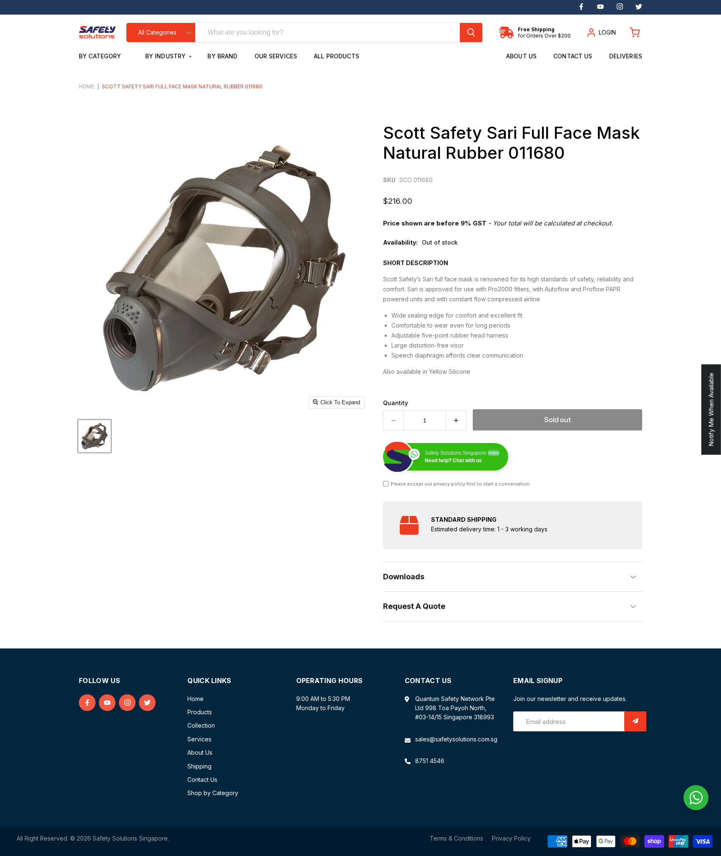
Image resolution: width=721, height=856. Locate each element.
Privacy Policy (511, 838)
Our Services (276, 56)
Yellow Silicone (449, 371)
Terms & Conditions (456, 838)
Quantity (395, 403)
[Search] (471, 32)
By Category (101, 56)
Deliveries (625, 56)
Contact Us (572, 56)
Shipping (199, 766)
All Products (336, 56)
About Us (521, 56)
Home (86, 87)
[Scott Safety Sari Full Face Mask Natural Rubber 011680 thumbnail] (94, 436)
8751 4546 (429, 760)
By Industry (166, 56)
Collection (201, 725)
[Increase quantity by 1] (456, 420)
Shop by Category (212, 792)
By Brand (222, 56)
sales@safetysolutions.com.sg (456, 739)
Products (199, 712)
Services (199, 739)
